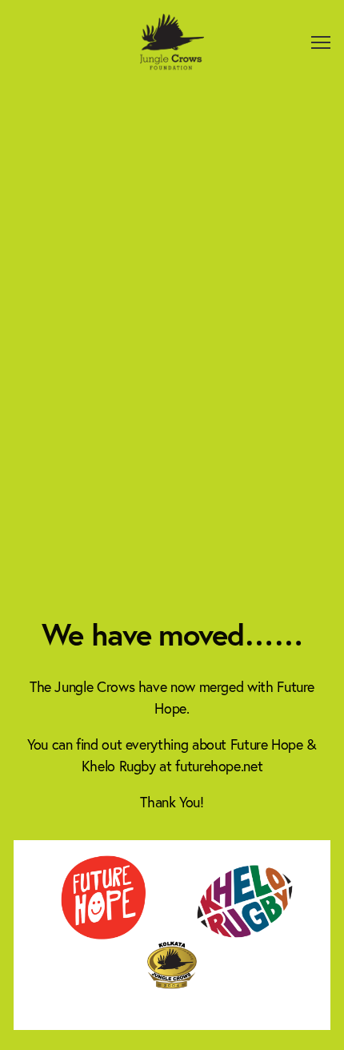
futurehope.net (218, 766)
